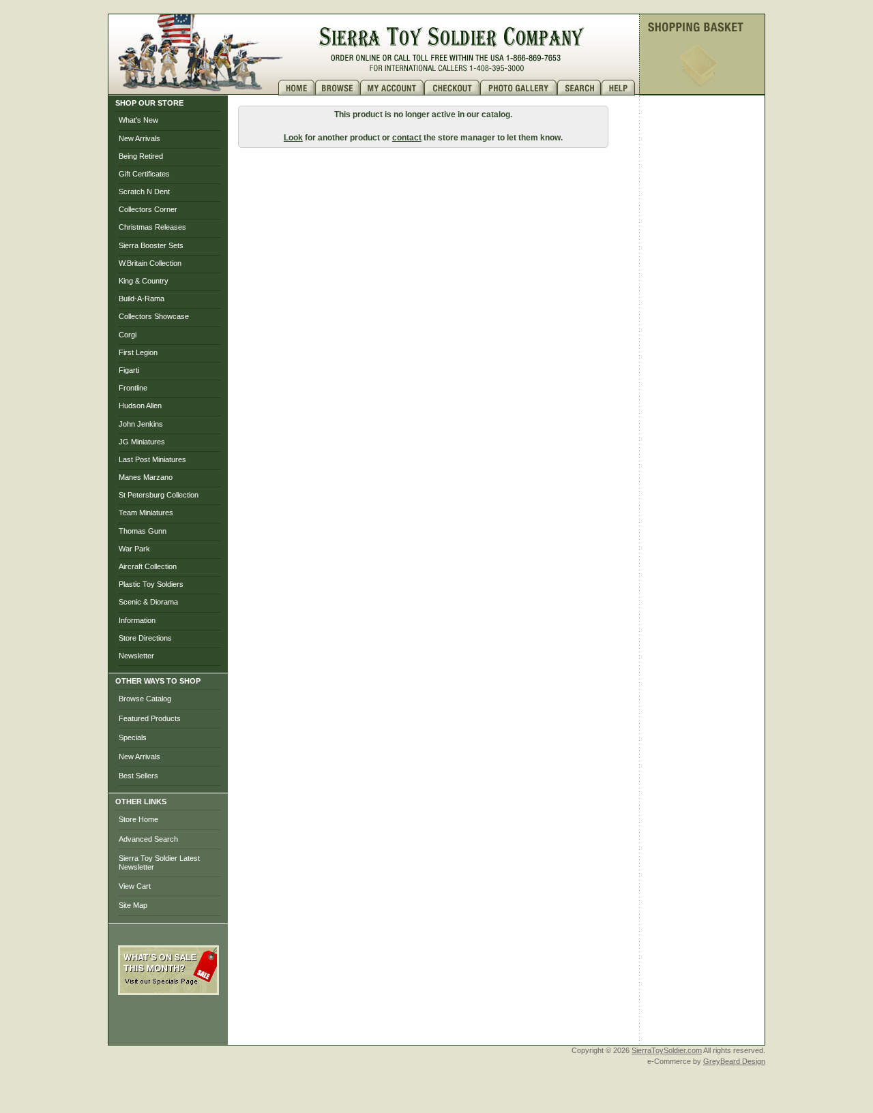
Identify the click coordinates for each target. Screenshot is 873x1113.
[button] (168, 1025)
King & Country (143, 281)
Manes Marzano (146, 477)
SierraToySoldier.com (667, 1050)
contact (406, 137)
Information (137, 620)
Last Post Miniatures (152, 459)
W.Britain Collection (150, 263)
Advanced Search (148, 839)
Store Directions (145, 638)
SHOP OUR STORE (149, 103)
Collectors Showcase (154, 316)
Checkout (452, 87)
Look (293, 137)
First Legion (138, 352)
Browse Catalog (145, 699)
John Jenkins (141, 424)
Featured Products (150, 718)
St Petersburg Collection (158, 495)
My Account (392, 87)
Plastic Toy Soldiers (151, 584)
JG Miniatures (142, 442)
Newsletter (136, 656)
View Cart (135, 886)
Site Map (133, 905)
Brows (337, 87)
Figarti (129, 370)
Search (579, 87)
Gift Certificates (144, 174)
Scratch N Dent (144, 191)
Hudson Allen (140, 405)
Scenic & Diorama (148, 602)
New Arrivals (139, 138)
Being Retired (141, 156)
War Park (134, 549)
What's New (138, 120)
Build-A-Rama (141, 298)
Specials (133, 737)
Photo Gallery (518, 87)
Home (296, 87)
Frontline (133, 388)
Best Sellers (138, 776)
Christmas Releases (152, 227)
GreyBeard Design (734, 1061)
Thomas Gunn (142, 531)
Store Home (138, 819)
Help (620, 87)
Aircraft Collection (148, 566)
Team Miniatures (146, 512)
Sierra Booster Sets (151, 245)
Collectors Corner (148, 209)
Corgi (127, 335)
